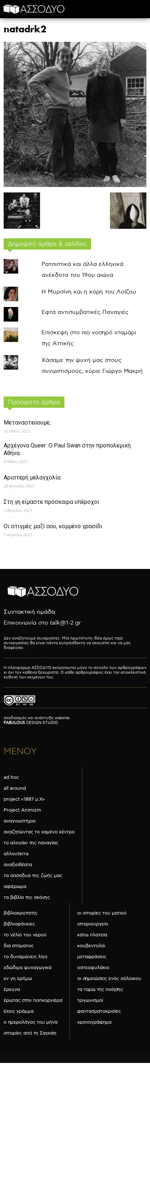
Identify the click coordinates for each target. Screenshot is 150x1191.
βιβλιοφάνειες (19, 924)
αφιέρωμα (15, 886)
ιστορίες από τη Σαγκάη (30, 1033)
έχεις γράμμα (18, 1011)
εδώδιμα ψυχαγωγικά (27, 968)
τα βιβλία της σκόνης (27, 897)
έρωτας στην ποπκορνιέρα (33, 1000)
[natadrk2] (75, 185)
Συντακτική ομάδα (29, 612)
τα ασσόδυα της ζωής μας (33, 876)
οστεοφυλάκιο (93, 968)
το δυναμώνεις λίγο (25, 957)
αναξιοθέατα (18, 865)
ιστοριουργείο (92, 924)
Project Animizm (22, 810)
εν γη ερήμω (18, 978)
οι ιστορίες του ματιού (102, 913)
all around (15, 788)
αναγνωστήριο (20, 821)
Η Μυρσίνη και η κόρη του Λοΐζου (89, 291)
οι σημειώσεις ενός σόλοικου (109, 978)
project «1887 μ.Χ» (24, 799)
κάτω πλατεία (92, 935)
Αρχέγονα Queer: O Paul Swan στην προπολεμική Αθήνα (67, 449)
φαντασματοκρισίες (99, 1011)
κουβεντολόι (91, 946)
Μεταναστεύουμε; (27, 422)
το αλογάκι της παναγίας (31, 843)
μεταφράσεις (91, 957)
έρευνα (12, 989)
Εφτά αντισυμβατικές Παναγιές (85, 312)
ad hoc (11, 777)
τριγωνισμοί (90, 1000)
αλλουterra (16, 854)
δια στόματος (18, 946)
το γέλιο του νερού (25, 935)
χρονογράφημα (94, 1022)
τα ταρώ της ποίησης (100, 989)
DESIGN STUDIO (31, 722)
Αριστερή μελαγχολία (32, 477)
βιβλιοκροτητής (21, 913)
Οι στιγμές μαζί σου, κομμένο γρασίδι (53, 526)
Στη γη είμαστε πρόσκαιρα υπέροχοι (51, 501)
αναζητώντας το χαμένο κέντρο (39, 832)
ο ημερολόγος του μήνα (31, 1022)
